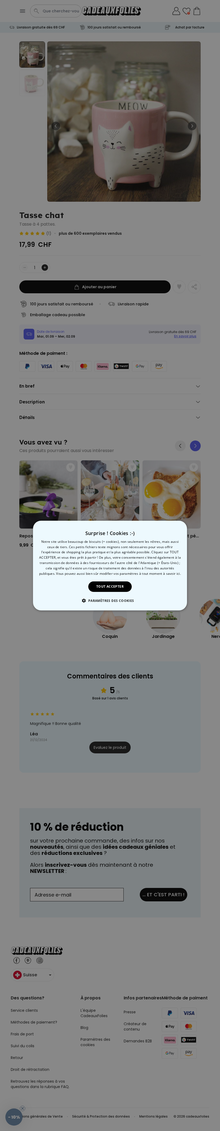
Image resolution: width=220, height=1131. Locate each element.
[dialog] (110, 565)
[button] (110, 600)
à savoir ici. (172, 573)
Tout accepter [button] (110, 586)
